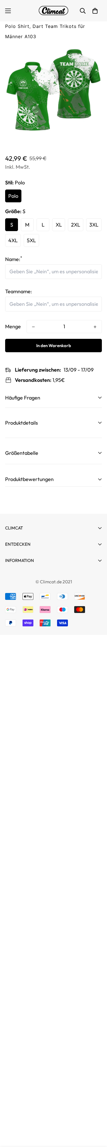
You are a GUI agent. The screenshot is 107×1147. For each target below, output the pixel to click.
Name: (13, 259)
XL (59, 224)
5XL (31, 240)
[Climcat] (53, 10)
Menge (13, 326)
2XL (75, 224)
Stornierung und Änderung (35, 576)
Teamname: (18, 291)
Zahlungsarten (21, 586)
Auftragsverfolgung (27, 570)
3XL (93, 224)
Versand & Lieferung (28, 637)
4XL (13, 240)
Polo (13, 196)
